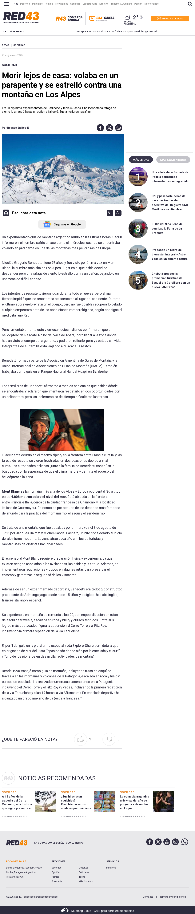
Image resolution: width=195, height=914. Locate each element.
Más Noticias (86, 881)
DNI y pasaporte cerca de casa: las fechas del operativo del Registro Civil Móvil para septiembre (112, 31)
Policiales (84, 872)
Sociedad (9, 65)
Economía (57, 881)
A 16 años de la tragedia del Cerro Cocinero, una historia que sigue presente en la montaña (17, 804)
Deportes (83, 867)
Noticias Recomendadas (57, 778)
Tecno (82, 877)
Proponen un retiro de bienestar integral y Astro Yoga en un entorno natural (170, 254)
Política (55, 877)
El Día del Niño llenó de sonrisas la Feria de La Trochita (167, 228)
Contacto (148, 896)
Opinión (56, 872)
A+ (109, 213)
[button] (99, 127)
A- (118, 213)
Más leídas (141, 160)
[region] (159, 67)
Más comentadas (173, 160)
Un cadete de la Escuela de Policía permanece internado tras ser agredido (170, 177)
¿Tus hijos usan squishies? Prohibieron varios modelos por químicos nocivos (76, 804)
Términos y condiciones (173, 896)
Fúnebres (111, 867)
